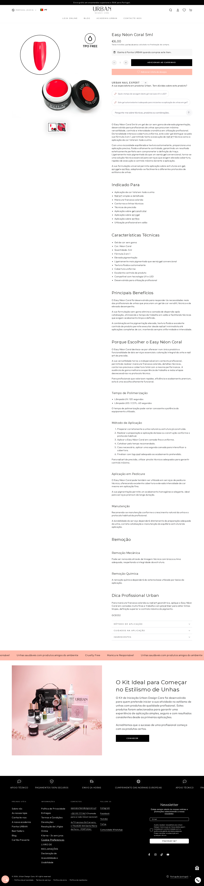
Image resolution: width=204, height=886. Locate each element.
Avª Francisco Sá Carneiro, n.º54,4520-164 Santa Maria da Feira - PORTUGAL (84, 825)
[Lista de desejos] (184, 10)
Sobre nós (17, 808)
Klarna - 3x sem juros (52, 835)
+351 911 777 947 (78, 813)
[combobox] (43, 10)
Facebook (104, 813)
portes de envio (131, 44)
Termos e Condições (52, 817)
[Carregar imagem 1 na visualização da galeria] (52, 127)
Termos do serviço (43, 880)
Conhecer (132, 738)
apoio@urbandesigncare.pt (83, 808)
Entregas (46, 813)
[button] (170, 10)
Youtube (104, 819)
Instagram (105, 808)
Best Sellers (18, 830)
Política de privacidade (23, 880)
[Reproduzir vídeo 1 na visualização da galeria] (61, 127)
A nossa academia (21, 822)
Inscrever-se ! (169, 841)
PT (46, 9)
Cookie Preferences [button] (52, 839)
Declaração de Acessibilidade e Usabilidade (49, 858)
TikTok (103, 824)
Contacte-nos (19, 817)
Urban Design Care (27, 876)
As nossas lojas (19, 813)
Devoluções (47, 822)
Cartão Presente (21, 839)
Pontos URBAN (19, 826)
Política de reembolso (78, 880)
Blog (14, 835)
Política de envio (60, 880)
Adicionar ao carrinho (162, 62)
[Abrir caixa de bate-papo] (198, 880)
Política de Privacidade (53, 808)
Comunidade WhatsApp (111, 829)
